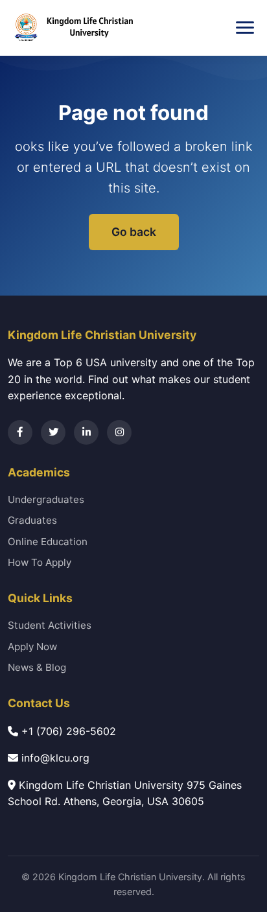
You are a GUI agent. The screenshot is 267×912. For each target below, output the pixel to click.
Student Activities (49, 625)
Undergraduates (46, 499)
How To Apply (39, 562)
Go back (133, 232)
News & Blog (37, 667)
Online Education (47, 541)
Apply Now (32, 646)
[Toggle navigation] (245, 28)
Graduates (32, 520)
